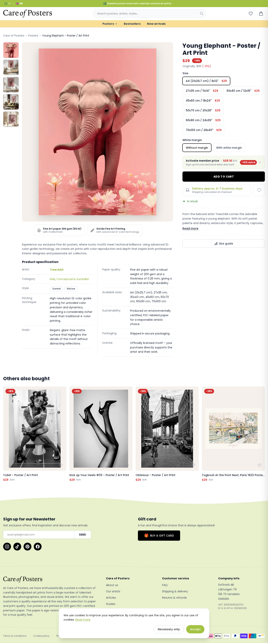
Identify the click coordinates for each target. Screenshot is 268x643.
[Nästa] (261, 434)
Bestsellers (132, 24)
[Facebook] (38, 546)
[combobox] (149, 13)
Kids (52, 279)
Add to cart (223, 177)
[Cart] (261, 13)
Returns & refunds (174, 598)
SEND (82, 535)
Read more (190, 228)
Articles (111, 598)
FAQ (165, 585)
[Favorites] (251, 13)
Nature (71, 288)
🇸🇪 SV (7, 3)
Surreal (56, 288)
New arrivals (156, 24)
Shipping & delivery (175, 591)
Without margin (197, 148)
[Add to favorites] (259, 190)
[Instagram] (7, 546)
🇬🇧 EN (19, 3)
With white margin (229, 148)
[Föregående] (7, 434)
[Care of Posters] (50, 579)
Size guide (226, 243)
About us (112, 585)
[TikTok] (17, 546)
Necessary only (169, 629)
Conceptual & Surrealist (73, 279)
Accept (195, 629)
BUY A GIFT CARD (159, 535)
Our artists (113, 591)
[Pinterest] (27, 546)
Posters (108, 24)
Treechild (56, 270)
